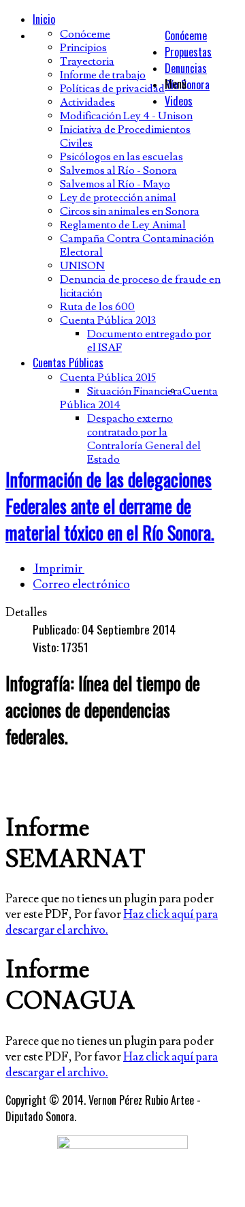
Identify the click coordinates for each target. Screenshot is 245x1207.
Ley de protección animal (118, 197)
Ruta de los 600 (97, 307)
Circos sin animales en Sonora (129, 211)
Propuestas (188, 52)
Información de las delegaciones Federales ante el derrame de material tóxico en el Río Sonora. (109, 506)
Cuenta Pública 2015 (108, 377)
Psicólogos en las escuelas (121, 157)
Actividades (87, 102)
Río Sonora (187, 84)
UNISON (82, 266)
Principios (83, 48)
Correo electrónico (81, 584)
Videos (179, 101)
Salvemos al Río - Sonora (118, 170)
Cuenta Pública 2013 (108, 320)
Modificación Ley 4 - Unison (126, 116)
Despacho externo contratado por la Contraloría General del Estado (144, 439)
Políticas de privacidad (112, 88)
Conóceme (186, 35)
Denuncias (186, 68)
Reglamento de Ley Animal (123, 225)
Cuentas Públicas (68, 362)
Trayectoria (87, 61)
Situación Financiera (134, 391)
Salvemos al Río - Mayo (115, 184)
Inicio (44, 19)
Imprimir (58, 569)
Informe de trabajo (103, 75)
